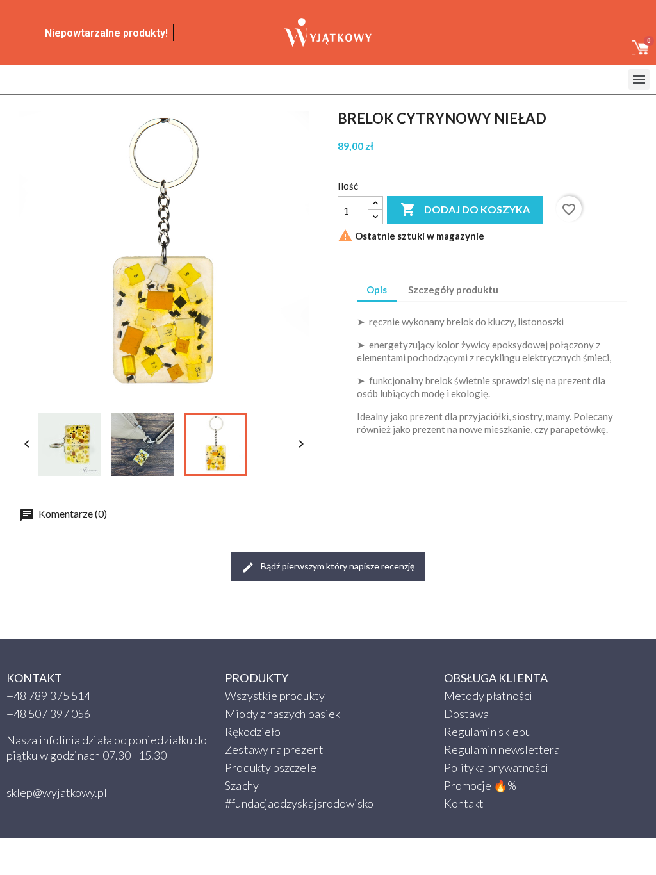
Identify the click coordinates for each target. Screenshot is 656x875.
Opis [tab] (376, 289)
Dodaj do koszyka (465, 209)
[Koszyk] (641, 49)
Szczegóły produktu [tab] (453, 289)
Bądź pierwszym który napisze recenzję (336, 565)
